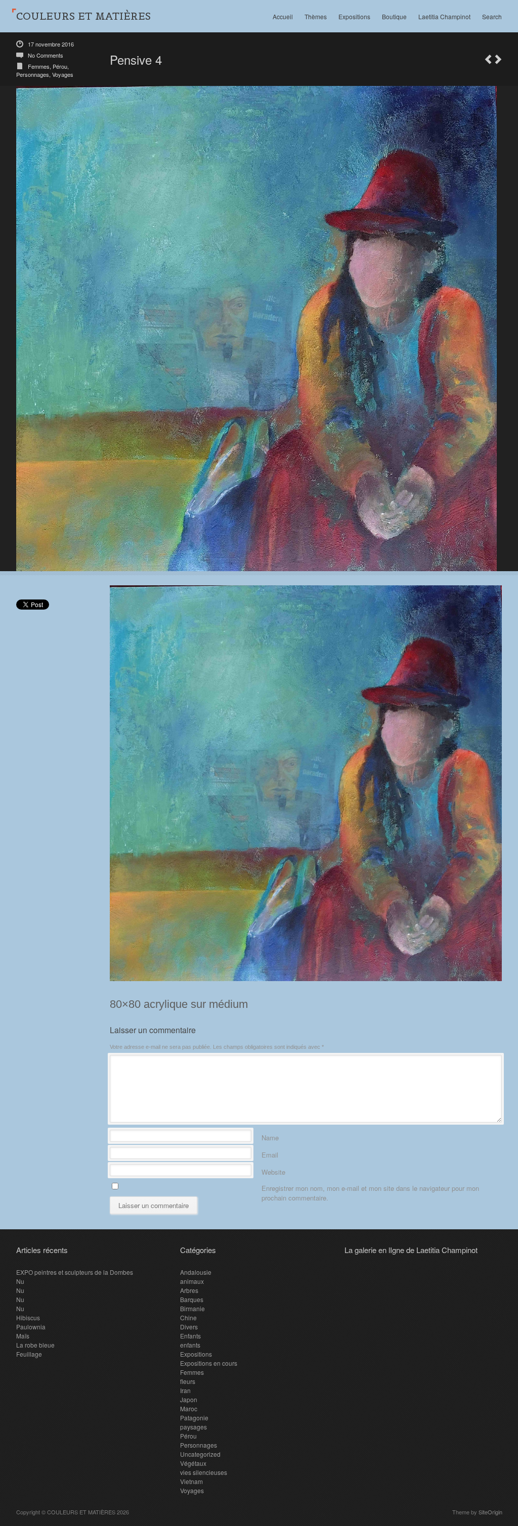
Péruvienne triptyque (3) (498, 59)
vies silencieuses (203, 1472)
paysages (193, 1426)
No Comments (45, 55)
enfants (190, 1344)
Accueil (283, 16)
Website (273, 1170)
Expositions (354, 16)
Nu (20, 1281)
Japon (188, 1399)
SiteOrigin (490, 1512)
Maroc (188, 1408)
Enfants (190, 1335)
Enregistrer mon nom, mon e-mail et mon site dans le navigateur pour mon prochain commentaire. (370, 1186)
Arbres (189, 1290)
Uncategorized (200, 1454)
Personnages (32, 74)
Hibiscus (28, 1317)
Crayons (488, 59)
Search (492, 16)
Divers (189, 1326)
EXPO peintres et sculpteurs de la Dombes (74, 1272)
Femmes (39, 66)
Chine (188, 1317)
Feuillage (29, 1354)
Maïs (22, 1335)
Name (270, 1136)
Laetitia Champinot (444, 16)
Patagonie (194, 1417)
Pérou (60, 66)
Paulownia (31, 1326)
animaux (192, 1281)
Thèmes (316, 16)
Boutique (394, 16)
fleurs (187, 1381)
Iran (185, 1390)
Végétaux (193, 1463)
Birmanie (192, 1308)
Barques (191, 1299)
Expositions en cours (208, 1363)
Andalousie (195, 1272)
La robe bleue (35, 1344)
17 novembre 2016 (51, 44)
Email (270, 1153)
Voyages (62, 74)
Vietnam (191, 1481)
